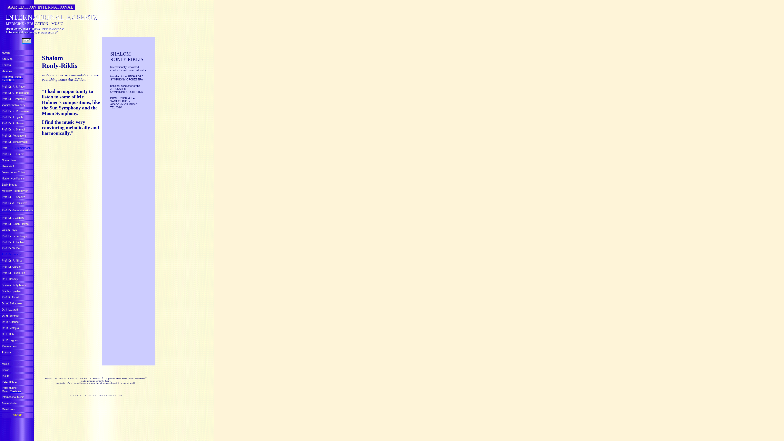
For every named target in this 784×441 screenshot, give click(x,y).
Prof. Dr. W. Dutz (12, 248)
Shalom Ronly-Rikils (14, 285)
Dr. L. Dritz (8, 334)
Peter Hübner (9, 382)
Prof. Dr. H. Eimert (13, 154)
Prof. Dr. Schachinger (14, 236)
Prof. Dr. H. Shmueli (14, 129)
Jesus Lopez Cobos (13, 172)
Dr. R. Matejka (10, 328)
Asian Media (9, 403)
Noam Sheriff (9, 160)
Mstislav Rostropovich (15, 190)
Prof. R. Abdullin (11, 297)
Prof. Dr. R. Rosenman (15, 111)
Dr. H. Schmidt (10, 315)
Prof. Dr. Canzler (11, 266)
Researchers (9, 346)
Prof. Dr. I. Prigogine (14, 98)
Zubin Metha (9, 184)
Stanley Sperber (11, 291)
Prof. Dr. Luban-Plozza (15, 223)
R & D (5, 376)
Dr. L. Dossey (10, 279)
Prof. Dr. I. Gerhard (13, 217)
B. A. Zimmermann (19, 147)
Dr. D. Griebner (10, 321)
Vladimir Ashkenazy (13, 105)
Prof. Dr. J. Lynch (12, 117)
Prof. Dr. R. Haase (12, 123)
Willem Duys (9, 230)
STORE (17, 415)
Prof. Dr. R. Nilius (12, 260)
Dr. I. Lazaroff (10, 309)
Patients (7, 352)
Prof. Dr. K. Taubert (13, 242)
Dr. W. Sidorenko (12, 303)
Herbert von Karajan (13, 178)
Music (5, 363)
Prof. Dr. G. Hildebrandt (15, 92)
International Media (13, 397)
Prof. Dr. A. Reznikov (14, 203)
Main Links (8, 409)
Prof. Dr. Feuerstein (13, 272)
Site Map (7, 58)
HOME (6, 52)
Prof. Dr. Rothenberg (14, 135)
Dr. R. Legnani (10, 340)
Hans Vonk (8, 166)
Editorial (6, 65)
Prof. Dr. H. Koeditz (13, 196)
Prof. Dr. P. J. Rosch (14, 86)
